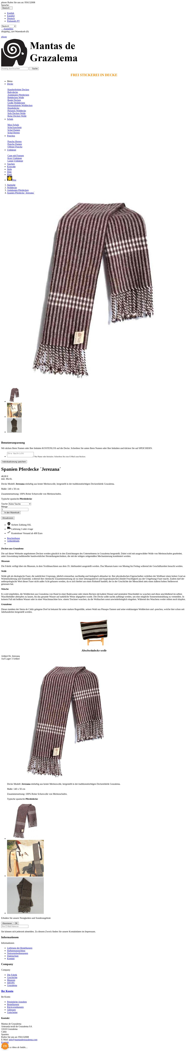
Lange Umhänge (15, 161)
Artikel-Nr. (6, 656)
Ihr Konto (7, 991)
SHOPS (11, 982)
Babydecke (12, 92)
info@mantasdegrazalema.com (23, 1039)
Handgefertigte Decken (18, 89)
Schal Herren (13, 132)
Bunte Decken (14, 100)
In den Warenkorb (10, 512)
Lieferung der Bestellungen (19, 948)
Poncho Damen (14, 144)
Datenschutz (13, 956)
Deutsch (11, 18)
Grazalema (12, 985)
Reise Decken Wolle (16, 116)
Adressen (11, 1009)
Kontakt (11, 958)
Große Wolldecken (16, 103)
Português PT (13, 21)
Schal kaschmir (14, 127)
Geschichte (12, 977)
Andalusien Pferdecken (18, 95)
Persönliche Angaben (17, 1002)
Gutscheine (12, 1012)
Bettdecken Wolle (15, 97)
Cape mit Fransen (15, 155)
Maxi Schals (13, 125)
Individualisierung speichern (14, 462)
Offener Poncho (14, 147)
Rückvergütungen (15, 1007)
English (10, 13)
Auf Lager (6, 658)
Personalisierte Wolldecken (19, 105)
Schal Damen (13, 130)
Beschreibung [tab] (13, 538)
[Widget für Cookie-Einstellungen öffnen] (5, 1046)
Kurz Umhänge (14, 158)
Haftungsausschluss (16, 950)
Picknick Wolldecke (16, 110)
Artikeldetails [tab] (13, 541)
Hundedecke (13, 108)
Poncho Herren (14, 141)
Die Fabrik (12, 975)
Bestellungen (13, 1004)
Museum (11, 980)
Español (11, 16)
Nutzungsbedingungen (17, 953)
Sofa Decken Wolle (16, 113)
